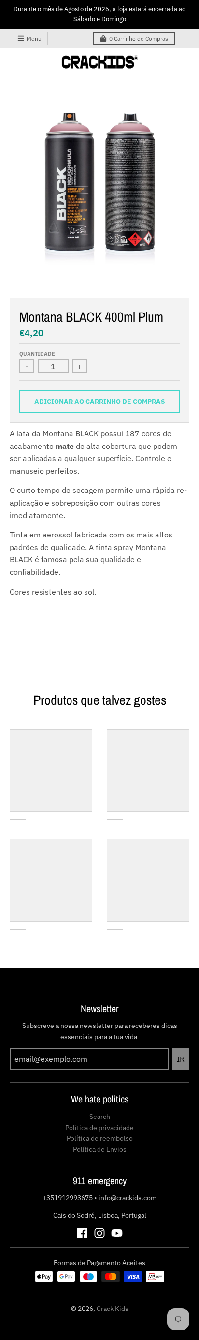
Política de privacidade (99, 1127)
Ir (181, 1059)
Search (99, 1116)
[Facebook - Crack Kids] (82, 1233)
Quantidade (37, 353)
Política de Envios (100, 1149)
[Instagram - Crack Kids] (99, 1233)
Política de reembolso (100, 1138)
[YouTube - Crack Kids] (117, 1233)
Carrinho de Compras (138, 38)
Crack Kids (112, 1308)
